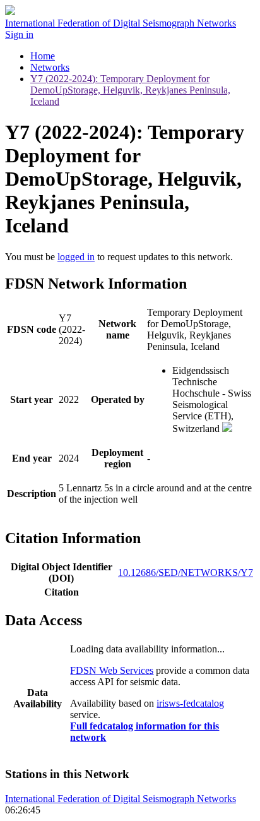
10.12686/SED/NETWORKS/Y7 (185, 572)
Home (42, 56)
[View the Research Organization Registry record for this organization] (227, 428)
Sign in (19, 34)
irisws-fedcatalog (190, 703)
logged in (76, 256)
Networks (49, 67)
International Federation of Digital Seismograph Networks (120, 798)
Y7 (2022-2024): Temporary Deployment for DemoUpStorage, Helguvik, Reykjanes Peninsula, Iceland (130, 90)
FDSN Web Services (111, 670)
